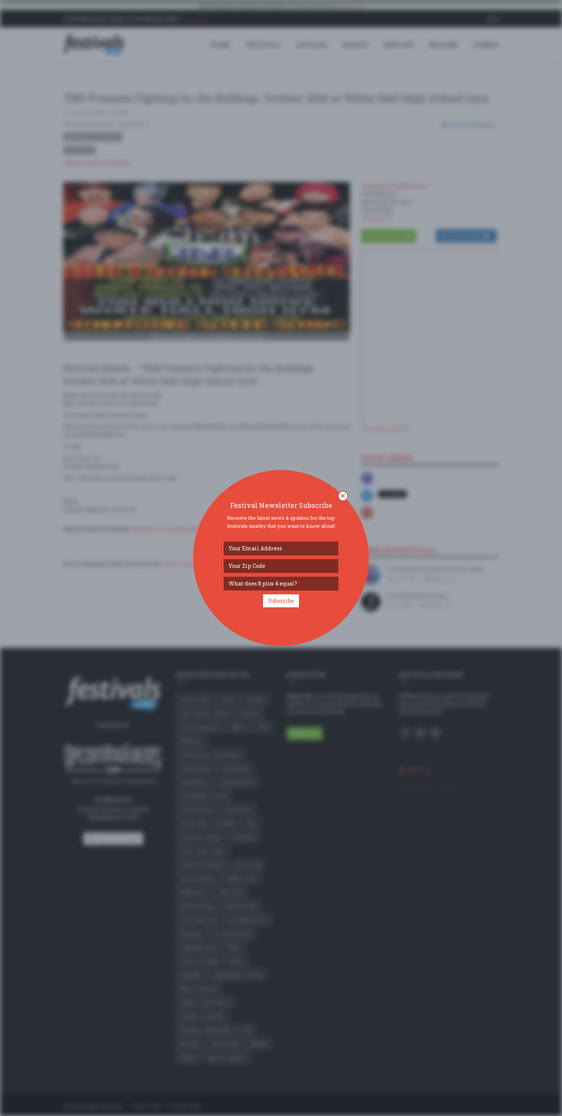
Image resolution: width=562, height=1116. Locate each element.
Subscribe (281, 600)
